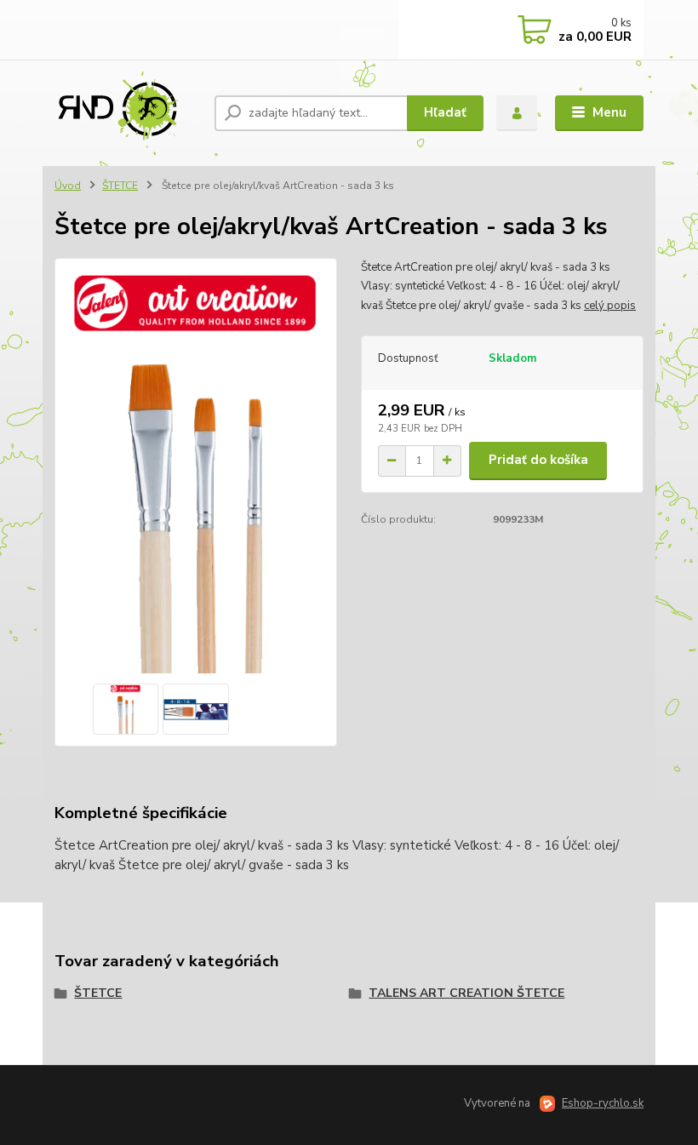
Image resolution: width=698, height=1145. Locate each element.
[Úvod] (128, 112)
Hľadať (445, 112)
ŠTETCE (120, 185)
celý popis (610, 305)
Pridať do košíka (538, 459)
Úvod (67, 185)
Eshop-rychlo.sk (603, 1103)
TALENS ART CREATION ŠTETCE (466, 993)
